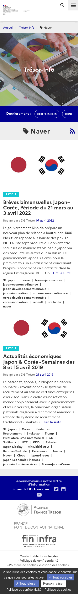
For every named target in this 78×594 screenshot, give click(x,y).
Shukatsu (33, 433)
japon (12, 280)
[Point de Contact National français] (39, 525)
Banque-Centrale (15, 451)
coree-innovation (15, 302)
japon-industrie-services (20, 464)
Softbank (9, 442)
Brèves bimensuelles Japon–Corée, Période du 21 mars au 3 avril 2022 (38, 207)
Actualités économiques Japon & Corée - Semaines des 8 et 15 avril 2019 (39, 361)
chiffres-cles (47, 114)
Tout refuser (28, 583)
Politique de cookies (23, 565)
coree (26, 280)
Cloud (21, 455)
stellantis (54, 302)
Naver (7, 455)
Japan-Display (12, 446)
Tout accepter (62, 577)
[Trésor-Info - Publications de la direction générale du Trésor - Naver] (72, 131)
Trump (49, 433)
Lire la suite (62, 272)
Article (11, 194)
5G (51, 438)
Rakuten (51, 442)
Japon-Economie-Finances (21, 460)
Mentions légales (46, 556)
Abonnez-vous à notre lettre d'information (39, 482)
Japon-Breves (40, 455)
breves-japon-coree (48, 280)
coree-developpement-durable (24, 297)
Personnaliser (53, 583)
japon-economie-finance (20, 284)
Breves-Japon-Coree (56, 464)
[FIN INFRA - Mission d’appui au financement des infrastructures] (39, 540)
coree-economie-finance (50, 293)
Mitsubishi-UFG (38, 446)
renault (38, 302)
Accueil (8, 27)
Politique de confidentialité (39, 560)
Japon (12, 429)
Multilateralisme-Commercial (23, 438)
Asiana (57, 451)
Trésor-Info (27, 27)
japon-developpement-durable (24, 289)
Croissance (39, 451)
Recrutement (12, 433)
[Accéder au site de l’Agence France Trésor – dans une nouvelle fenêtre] (39, 509)
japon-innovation (15, 293)
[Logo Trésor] (36, 11)
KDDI (37, 442)
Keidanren (43, 429)
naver (7, 306)
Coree (26, 429)
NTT (24, 442)
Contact (26, 556)
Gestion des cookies (54, 565)
